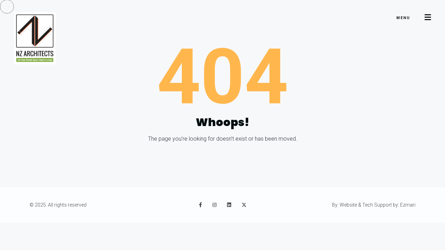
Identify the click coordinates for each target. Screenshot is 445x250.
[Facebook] (200, 205)
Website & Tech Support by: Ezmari (377, 205)
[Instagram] (214, 205)
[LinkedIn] (229, 205)
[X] (244, 205)
